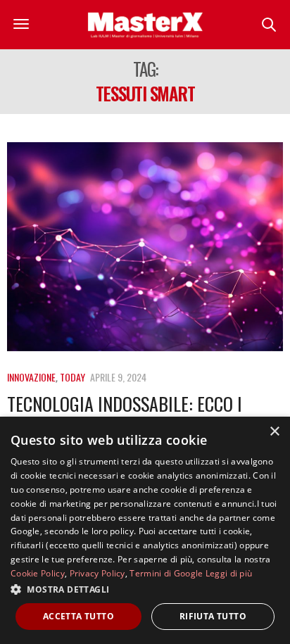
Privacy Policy (97, 573)
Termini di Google (166, 573)
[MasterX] (145, 25)
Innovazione (31, 377)
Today (72, 377)
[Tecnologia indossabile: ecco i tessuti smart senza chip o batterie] (145, 246)
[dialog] (145, 530)
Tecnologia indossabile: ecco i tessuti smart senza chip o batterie (145, 414)
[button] (145, 589)
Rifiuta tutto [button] (212, 616)
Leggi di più (229, 573)
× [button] (274, 432)
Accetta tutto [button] (78, 616)
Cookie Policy (38, 573)
